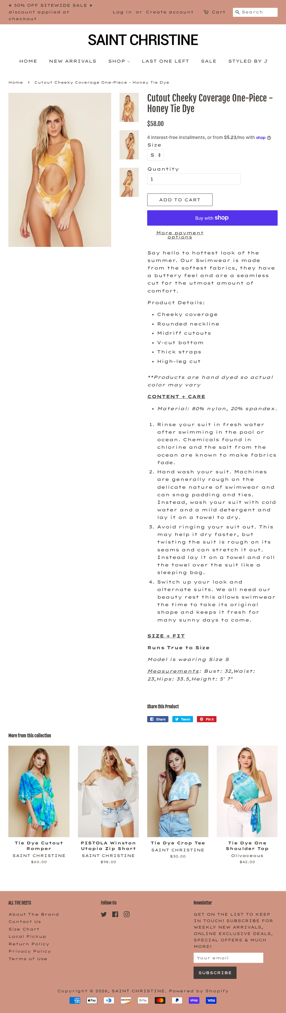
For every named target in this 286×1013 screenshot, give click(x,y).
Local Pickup (27, 936)
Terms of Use (27, 958)
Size (154, 145)
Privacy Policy (29, 951)
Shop (117, 61)
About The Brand (33, 914)
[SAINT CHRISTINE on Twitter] (104, 915)
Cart (218, 12)
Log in (122, 12)
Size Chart (23, 929)
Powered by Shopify (199, 990)
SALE (208, 61)
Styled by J (247, 61)
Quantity (163, 169)
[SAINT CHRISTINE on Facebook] (115, 915)
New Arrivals (72, 61)
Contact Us (24, 921)
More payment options (180, 235)
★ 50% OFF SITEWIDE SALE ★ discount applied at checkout (50, 12)
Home (28, 61)
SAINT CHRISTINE (138, 990)
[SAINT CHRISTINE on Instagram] (126, 915)
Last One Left (165, 61)
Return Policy (28, 943)
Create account (170, 12)
